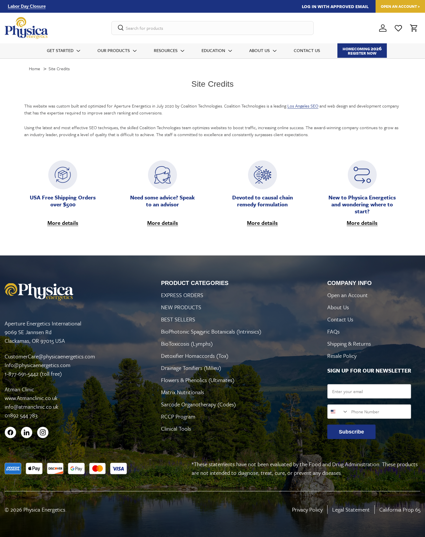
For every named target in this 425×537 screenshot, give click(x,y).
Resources (166, 50)
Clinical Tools (176, 428)
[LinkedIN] (26, 432)
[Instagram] (43, 432)
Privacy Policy (307, 509)
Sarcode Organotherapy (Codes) (198, 404)
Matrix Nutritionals (182, 392)
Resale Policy (341, 356)
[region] (130, 6)
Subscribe (351, 432)
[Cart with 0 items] (413, 28)
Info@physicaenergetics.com (38, 365)
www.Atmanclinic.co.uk (31, 398)
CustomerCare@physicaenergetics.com (50, 356)
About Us (259, 50)
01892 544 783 (21, 415)
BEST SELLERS (178, 319)
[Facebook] (10, 432)
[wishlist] (398, 28)
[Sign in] (383, 28)
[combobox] (338, 412)
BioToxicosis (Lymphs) (187, 343)
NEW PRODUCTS (181, 307)
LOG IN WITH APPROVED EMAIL (335, 6)
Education (213, 50)
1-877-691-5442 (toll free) (33, 373)
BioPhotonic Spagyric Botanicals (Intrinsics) (211, 331)
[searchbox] (212, 28)
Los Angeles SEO (302, 106)
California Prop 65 (399, 509)
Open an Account (347, 295)
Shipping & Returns (349, 343)
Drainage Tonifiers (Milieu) (191, 368)
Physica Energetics (44, 509)
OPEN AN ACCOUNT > (400, 6)
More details (62, 222)
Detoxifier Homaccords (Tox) (194, 356)
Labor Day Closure (27, 6)
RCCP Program (178, 416)
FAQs (333, 331)
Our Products (113, 50)
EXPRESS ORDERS (182, 295)
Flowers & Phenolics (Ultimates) (197, 380)
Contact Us (307, 50)
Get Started (60, 50)
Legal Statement (351, 509)
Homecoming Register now (362, 50)
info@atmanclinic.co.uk (31, 406)
